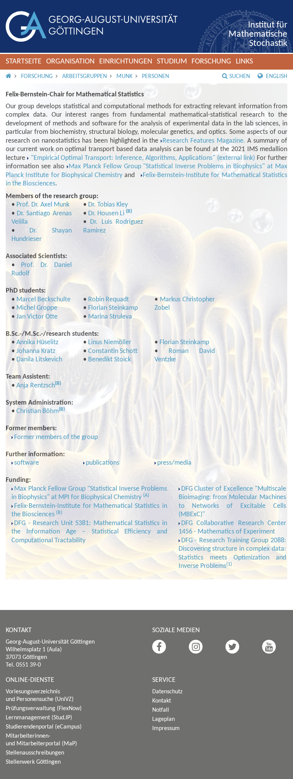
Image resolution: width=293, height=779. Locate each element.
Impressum (166, 728)
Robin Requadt (108, 299)
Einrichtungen (125, 61)
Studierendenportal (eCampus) (44, 727)
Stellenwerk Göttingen (33, 762)
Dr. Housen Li (107, 213)
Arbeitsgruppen (84, 76)
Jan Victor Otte (37, 316)
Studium (172, 61)
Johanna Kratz (35, 351)
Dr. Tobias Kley (108, 204)
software (26, 463)
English (275, 76)
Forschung (211, 61)
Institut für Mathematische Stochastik (258, 34)
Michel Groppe (36, 308)
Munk (124, 76)
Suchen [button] (239, 76)
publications (102, 463)
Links (244, 61)
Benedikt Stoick (109, 359)
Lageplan (163, 719)
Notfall (160, 710)
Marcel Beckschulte (43, 299)
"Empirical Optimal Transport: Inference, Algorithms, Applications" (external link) (142, 158)
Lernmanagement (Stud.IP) (39, 718)
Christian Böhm (37, 411)
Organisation (70, 61)
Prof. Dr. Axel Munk (42, 204)
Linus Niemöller (109, 342)
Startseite (24, 61)
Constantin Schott (112, 351)
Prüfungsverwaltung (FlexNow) (44, 709)
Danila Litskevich (39, 359)
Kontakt (161, 701)
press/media (174, 463)
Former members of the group (56, 437)
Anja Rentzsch (35, 385)
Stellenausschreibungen (35, 753)
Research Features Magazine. (204, 141)
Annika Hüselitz (37, 342)
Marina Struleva (110, 316)
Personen (155, 76)
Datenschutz (167, 692)
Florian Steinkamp (113, 308)
